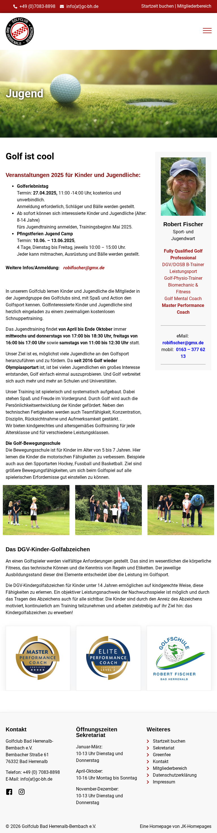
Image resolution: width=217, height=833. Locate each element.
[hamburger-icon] (207, 31)
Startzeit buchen (157, 6)
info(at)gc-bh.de (36, 779)
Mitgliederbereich (194, 6)
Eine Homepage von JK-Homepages (175, 826)
